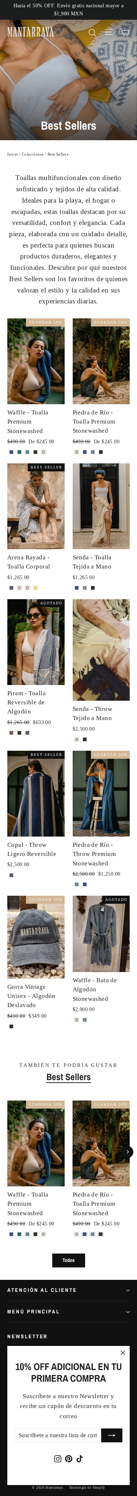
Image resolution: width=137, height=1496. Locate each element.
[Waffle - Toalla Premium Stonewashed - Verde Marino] (19, 452)
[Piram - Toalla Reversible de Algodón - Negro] (19, 732)
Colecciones (33, 154)
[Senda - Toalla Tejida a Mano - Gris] (84, 587)
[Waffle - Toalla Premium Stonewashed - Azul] (11, 452)
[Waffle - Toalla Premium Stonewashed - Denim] (27, 452)
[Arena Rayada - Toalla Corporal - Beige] (27, 587)
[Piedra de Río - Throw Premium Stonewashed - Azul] (84, 884)
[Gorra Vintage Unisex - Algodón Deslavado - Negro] (11, 1026)
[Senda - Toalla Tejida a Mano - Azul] (76, 587)
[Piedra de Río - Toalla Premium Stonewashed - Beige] (76, 452)
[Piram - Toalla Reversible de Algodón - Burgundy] (11, 732)
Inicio (12, 154)
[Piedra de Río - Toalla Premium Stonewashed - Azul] (84, 452)
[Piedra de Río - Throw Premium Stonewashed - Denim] (76, 884)
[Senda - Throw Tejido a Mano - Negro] (84, 739)
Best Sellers (68, 1076)
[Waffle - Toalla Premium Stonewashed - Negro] (35, 452)
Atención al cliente (42, 1290)
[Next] (127, 1152)
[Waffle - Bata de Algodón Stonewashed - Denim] (84, 1019)
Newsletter (27, 1336)
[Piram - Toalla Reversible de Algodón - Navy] (27, 732)
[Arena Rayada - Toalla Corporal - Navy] (11, 587)
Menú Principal (33, 1311)
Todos (68, 1260)
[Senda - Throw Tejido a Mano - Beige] (76, 739)
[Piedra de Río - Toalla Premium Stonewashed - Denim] (92, 452)
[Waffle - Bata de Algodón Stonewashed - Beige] (76, 1019)
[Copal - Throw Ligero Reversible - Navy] (11, 875)
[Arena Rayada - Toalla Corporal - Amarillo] (35, 587)
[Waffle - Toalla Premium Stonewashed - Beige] (43, 452)
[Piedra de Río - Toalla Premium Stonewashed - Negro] (100, 452)
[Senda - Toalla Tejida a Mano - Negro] (92, 587)
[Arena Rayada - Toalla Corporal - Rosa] (19, 587)
